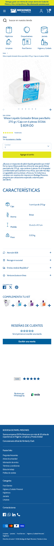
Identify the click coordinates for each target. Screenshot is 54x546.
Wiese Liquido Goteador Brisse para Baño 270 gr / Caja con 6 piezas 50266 (26, 56)
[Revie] (35, 394)
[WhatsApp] (9, 514)
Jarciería (6, 496)
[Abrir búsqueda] (4, 20)
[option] (27, 83)
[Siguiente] (50, 110)
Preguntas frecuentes (10, 455)
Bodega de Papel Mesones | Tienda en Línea (33, 539)
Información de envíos (10, 462)
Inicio (4, 53)
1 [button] (18, 109)
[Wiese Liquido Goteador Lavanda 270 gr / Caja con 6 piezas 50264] (31, 303)
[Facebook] (4, 514)
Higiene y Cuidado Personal (13, 489)
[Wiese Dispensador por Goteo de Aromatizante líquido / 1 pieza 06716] (7, 303)
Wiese (5, 137)
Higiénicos (6, 492)
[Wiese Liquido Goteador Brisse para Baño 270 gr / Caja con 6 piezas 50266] (19, 303)
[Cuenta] (41, 9)
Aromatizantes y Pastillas (13, 139)
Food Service (7, 485)
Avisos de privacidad (10, 458)
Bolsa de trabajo (8, 469)
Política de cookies (9, 472)
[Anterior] (4, 110)
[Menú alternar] (4, 11)
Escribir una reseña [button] (27, 341)
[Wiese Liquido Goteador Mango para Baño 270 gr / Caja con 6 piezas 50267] (43, 303)
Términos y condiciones (11, 465)
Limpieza (6, 499)
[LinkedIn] (14, 514)
